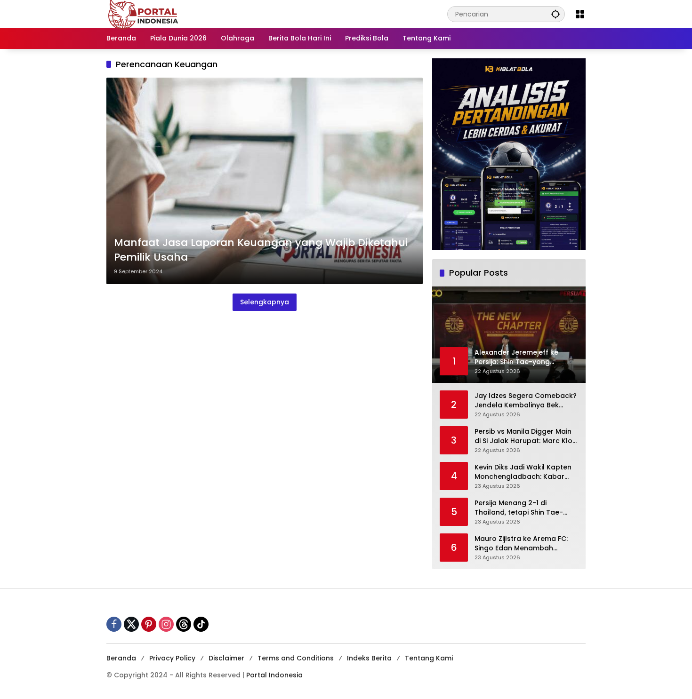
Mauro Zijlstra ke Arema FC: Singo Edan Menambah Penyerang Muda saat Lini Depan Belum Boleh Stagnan (523, 543)
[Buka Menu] (580, 14)
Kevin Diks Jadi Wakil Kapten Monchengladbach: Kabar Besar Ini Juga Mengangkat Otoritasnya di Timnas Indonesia (523, 472)
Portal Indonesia (274, 675)
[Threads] (183, 624)
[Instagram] (166, 624)
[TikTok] (201, 624)
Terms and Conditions (295, 658)
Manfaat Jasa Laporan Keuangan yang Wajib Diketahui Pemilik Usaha (261, 250)
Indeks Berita (369, 658)
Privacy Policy (172, 658)
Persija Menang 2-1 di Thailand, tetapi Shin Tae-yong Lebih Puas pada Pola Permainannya (521, 508)
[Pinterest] (148, 624)
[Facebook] (113, 624)
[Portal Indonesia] (143, 13)
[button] (555, 14)
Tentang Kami (429, 658)
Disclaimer (226, 658)
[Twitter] (131, 624)
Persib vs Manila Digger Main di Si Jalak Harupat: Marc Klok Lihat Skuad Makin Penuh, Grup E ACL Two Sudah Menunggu (525, 436)
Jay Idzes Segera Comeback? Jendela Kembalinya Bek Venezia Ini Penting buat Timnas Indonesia (526, 400)
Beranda (121, 658)
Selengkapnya (264, 302)
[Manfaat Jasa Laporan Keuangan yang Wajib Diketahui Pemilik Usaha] (264, 181)
